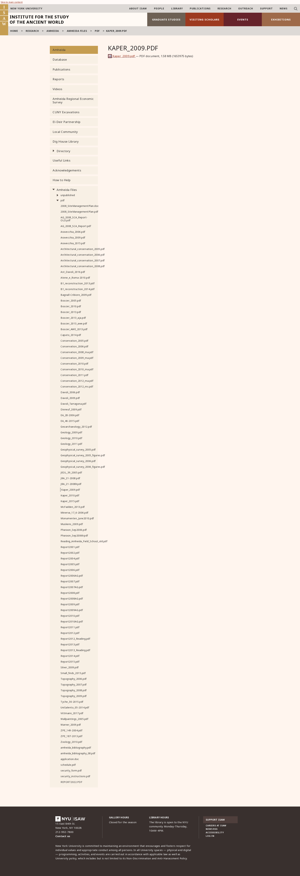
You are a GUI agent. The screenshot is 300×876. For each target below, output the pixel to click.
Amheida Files (77, 30)
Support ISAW (215, 819)
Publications (200, 8)
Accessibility (215, 832)
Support (266, 8)
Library (177, 8)
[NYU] (70, 819)
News (284, 8)
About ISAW (138, 8)
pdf (97, 30)
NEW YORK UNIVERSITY (26, 8)
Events (242, 19)
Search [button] (295, 9)
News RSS (211, 829)
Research (224, 8)
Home (14, 30)
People (159, 8)
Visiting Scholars (204, 19)
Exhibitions (281, 19)
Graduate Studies (166, 19)
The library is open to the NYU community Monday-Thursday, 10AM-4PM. (168, 826)
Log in (210, 835)
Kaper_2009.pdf (124, 56)
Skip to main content (12, 2)
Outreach (245, 8)
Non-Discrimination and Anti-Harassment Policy (156, 858)
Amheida (53, 30)
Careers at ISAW (216, 825)
